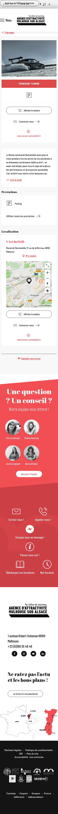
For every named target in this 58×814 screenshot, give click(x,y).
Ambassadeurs (36, 796)
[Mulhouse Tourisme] (31, 20)
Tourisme (11, 793)
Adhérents (19, 796)
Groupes (36, 793)
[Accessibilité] (40, 4)
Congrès (23, 793)
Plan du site (33, 753)
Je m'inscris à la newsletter (25, 693)
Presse (48, 793)
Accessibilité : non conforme (29, 756)
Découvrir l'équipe (29, 474)
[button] (44, 4)
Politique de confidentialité (39, 750)
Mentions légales (13, 750)
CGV (21, 753)
